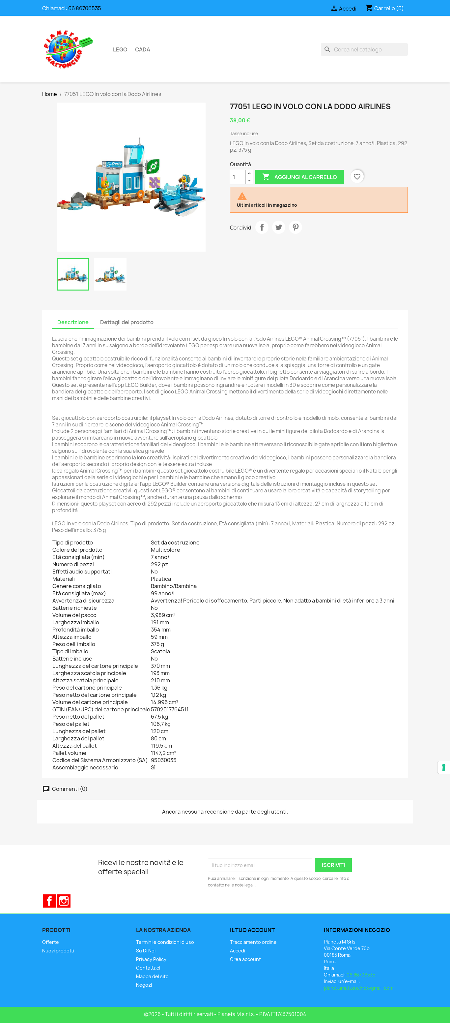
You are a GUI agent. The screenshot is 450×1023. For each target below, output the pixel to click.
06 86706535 (84, 8)
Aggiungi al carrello (299, 177)
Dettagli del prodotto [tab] (127, 322)
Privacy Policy (151, 959)
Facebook (49, 901)
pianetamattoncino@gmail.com (358, 988)
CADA (142, 49)
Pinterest (295, 227)
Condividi (261, 227)
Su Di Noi (145, 950)
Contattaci (148, 968)
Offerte (50, 942)
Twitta (278, 227)
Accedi (237, 950)
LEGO (120, 49)
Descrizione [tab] (73, 322)
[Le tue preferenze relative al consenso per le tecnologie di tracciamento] (443, 767)
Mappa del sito (152, 976)
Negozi (144, 985)
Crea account (245, 959)
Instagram (63, 901)
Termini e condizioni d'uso (165, 942)
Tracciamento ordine (253, 942)
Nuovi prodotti (58, 950)
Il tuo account (252, 930)
